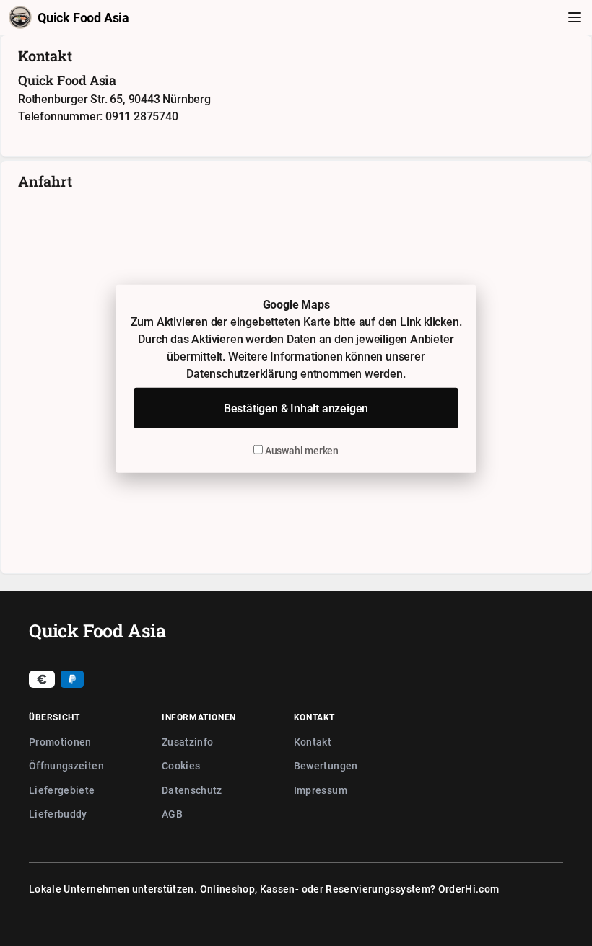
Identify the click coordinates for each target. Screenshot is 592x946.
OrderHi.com (469, 889)
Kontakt (312, 741)
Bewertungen (326, 765)
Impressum (320, 790)
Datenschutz (192, 790)
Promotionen (60, 741)
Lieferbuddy (58, 814)
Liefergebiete (62, 790)
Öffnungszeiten (66, 765)
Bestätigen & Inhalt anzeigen (296, 408)
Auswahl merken (301, 450)
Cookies (181, 765)
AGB (172, 814)
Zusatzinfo (188, 741)
